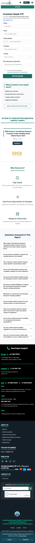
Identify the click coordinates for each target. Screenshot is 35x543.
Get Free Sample (17, 76)
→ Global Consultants (6, 432)
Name (5, 23)
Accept (9, 539)
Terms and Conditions (12, 72)
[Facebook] (10, 461)
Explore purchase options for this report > (17, 106)
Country (5, 53)
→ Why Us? (4, 429)
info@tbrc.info (9, 452)
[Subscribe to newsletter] (30, 488)
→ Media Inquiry (5, 442)
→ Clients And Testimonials (8, 434)
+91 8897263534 (26, 383)
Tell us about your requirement (11, 61)
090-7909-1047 (5, 401)
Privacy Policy (23, 72)
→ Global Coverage (6, 440)
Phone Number (7, 38)
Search (18, 7)
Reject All (25, 539)
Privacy (13, 527)
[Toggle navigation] (32, 3)
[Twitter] (13, 461)
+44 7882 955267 (14, 354)
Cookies (19, 527)
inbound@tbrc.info (8, 20)
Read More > (18, 143)
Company (6, 46)
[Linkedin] (2, 461)
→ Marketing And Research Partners (11, 437)
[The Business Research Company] (7, 2)
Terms (25, 527)
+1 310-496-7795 (15, 368)
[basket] (20, 2)
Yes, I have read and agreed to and (17, 71)
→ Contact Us (4, 478)
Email (5, 30)
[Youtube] (6, 461)
